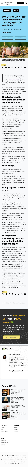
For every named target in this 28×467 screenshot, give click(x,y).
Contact (2, 427)
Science (16, 10)
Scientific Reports (14, 121)
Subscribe (20, 3)
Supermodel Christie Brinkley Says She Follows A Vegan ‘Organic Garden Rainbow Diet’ (18, 398)
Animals (4, 394)
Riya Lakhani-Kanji (7, 29)
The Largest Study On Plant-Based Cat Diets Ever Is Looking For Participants (18, 406)
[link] (8, 4)
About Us (15, 427)
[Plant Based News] (2, 3)
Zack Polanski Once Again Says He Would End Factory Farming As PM (18, 414)
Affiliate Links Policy (4, 442)
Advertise (16, 431)
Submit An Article (4, 431)
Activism (4, 417)
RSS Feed (3, 444)
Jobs (2, 429)
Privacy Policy (3, 440)
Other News (7, 10)
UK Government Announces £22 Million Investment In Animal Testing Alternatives (18, 391)
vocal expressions (14, 79)
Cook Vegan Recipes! (11, 337)
